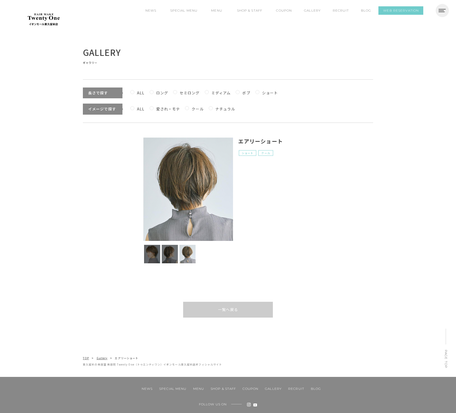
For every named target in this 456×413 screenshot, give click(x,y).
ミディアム (221, 92)
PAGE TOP (446, 359)
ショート (270, 92)
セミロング (190, 92)
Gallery (102, 358)
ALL (140, 92)
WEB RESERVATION (401, 10)
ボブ (246, 92)
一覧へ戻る (228, 309)
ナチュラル (225, 108)
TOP (86, 358)
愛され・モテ (168, 108)
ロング (162, 92)
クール (197, 108)
